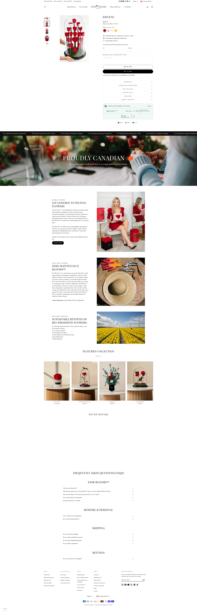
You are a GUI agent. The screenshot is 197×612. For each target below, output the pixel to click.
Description (128, 82)
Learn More (58, 243)
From (130, 48)
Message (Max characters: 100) (114, 54)
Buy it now (128, 71)
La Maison (127, 7)
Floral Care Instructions (99, 583)
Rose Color (108, 27)
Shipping (105, 24)
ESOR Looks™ (97, 580)
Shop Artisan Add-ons (49, 585)
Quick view (57, 399)
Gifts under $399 (58, 1)
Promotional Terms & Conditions (82, 581)
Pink (108, 30)
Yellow (115, 30)
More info (149, 105)
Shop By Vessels (48, 583)
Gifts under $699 (68, 1)
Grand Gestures (77, 1)
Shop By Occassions (49, 577)
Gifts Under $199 (48, 1)
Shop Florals (71, 7)
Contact (95, 591)
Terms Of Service (81, 585)
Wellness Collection (65, 580)
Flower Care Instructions (128, 85)
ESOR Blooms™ (98, 577)
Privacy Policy (80, 587)
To (104, 48)
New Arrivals (83, 7)
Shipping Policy (128, 92)
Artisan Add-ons (115, 7)
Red (104, 30)
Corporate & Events (65, 583)
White (112, 30)
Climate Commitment (99, 585)
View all (98, 356)
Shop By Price (47, 580)
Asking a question (128, 99)
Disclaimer (128, 96)
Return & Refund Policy (82, 577)
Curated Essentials (64, 577)
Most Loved (63, 575)
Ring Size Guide (128, 89)
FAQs (95, 588)
